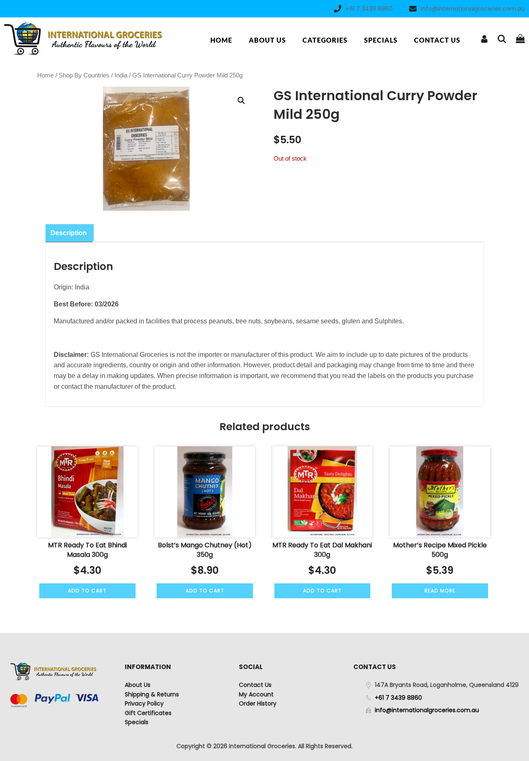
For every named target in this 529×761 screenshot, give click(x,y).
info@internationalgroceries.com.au (473, 9)
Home (221, 40)
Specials (381, 40)
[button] (241, 100)
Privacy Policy (144, 703)
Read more (439, 590)
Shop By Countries (84, 75)
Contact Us (437, 40)
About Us (267, 40)
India (120, 75)
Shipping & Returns (152, 694)
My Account (256, 694)
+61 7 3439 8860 (369, 9)
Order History (257, 703)
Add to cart (87, 590)
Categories (325, 40)
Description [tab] (68, 232)
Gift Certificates (148, 713)
